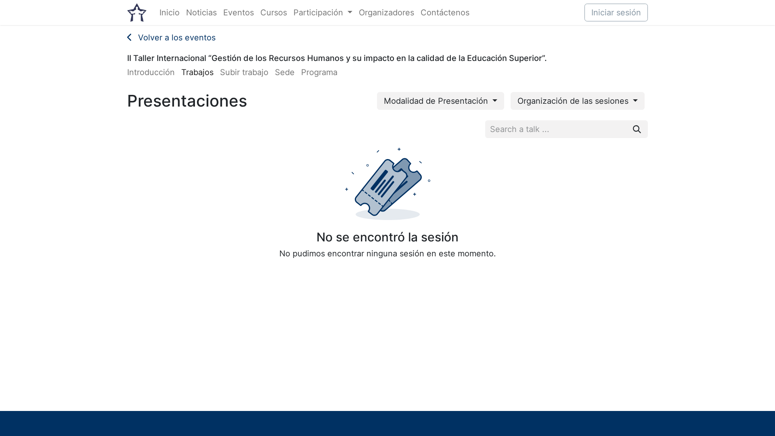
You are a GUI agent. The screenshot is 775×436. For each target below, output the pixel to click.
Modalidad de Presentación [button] (437, 101)
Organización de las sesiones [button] (574, 101)
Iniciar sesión (616, 12)
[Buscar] (637, 129)
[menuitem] (169, 12)
